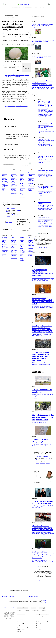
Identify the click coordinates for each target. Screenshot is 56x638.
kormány (40, 99)
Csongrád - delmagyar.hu (21, 621)
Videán (13, 214)
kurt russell (34, 498)
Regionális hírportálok (23, 608)
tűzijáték (34, 294)
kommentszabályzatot (12, 138)
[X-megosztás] (44, 45)
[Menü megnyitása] (51, 4)
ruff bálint (40, 199)
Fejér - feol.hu (19, 625)
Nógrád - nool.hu (39, 617)
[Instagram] (26, 209)
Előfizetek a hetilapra (43, 247)
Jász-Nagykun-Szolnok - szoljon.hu (42, 614)
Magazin (20, 610)
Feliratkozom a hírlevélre (26, 67)
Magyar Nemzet (9, 15)
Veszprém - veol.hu (39, 627)
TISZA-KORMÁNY (39, 7)
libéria (33, 386)
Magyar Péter (40, 184)
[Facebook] (23, 209)
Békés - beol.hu (19, 617)
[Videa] (23, 211)
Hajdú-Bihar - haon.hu (21, 629)
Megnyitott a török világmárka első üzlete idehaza (16, 106)
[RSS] (28, 211)
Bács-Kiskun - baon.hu (21, 614)
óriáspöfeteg (4, 17)
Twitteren (8, 211)
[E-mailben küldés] (41, 45)
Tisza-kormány (41, 137)
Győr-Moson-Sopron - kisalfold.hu (23, 627)
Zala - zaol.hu (38, 629)
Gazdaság (41, 608)
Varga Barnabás (41, 168)
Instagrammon (9, 214)
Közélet (33, 608)
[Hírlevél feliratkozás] (28, 207)
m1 (20, 170)
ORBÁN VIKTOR (16, 7)
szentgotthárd (35, 349)
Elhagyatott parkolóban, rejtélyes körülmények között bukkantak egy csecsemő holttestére (17, 75)
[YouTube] (26, 211)
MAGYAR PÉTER (27, 7)
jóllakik (9, 17)
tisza (11, 170)
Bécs (39, 152)
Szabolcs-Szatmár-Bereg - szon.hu (42, 621)
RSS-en (8, 216)
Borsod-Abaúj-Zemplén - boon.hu (23, 619)
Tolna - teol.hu (38, 623)
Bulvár (27, 610)
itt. (18, 70)
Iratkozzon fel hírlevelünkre (11, 208)
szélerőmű (37, 472)
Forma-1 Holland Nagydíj (37, 522)
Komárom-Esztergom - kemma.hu (42, 615)
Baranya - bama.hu (20, 615)
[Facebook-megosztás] (47, 45)
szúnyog (34, 436)
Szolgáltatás (35, 610)
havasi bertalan (4, 170)
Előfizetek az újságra (33, 596)
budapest (39, 121)
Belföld (16, 15)
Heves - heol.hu (19, 631)
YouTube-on (18, 214)
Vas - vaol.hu (38, 625)
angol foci (34, 21)
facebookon (30, 170)
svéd (33, 411)
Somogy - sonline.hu (40, 619)
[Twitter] (28, 209)
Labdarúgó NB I (35, 77)
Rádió (43, 610)
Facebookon (17, 210)
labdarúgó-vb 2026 (36, 548)
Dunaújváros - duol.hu (21, 623)
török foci (34, 37)
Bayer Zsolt (36, 471)
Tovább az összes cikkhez (24, 230)
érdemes (14, 17)
